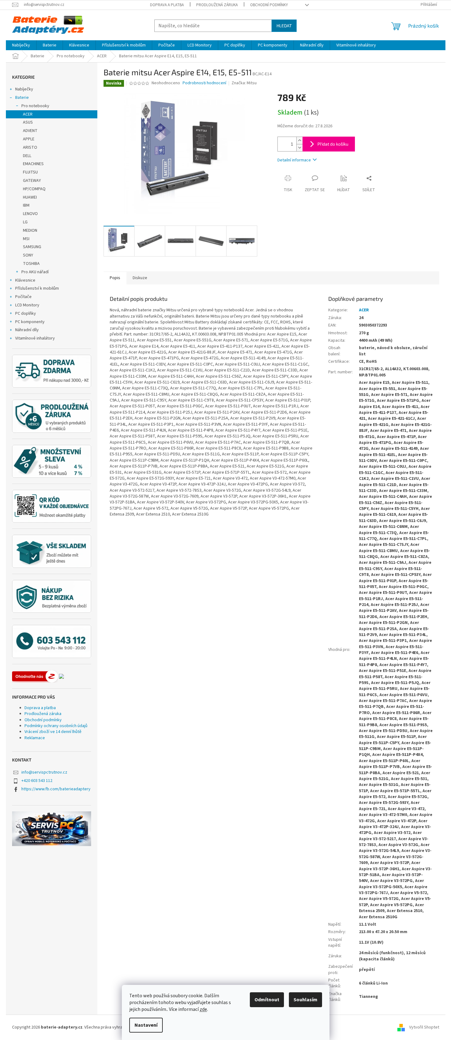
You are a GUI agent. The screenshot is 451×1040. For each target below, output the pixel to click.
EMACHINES (33, 164)
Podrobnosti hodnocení (204, 83)
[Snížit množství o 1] (299, 147)
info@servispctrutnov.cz (44, 772)
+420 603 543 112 (36, 781)
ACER (28, 114)
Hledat (284, 25)
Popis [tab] (115, 278)
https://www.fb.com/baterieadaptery (56, 789)
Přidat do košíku (332, 144)
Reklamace (34, 738)
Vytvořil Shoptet (424, 1027)
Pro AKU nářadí (35, 272)
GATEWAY (32, 181)
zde (203, 1009)
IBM (26, 205)
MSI (26, 239)
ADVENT (30, 131)
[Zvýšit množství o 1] (299, 140)
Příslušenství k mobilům (37, 288)
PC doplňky (25, 313)
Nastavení (146, 1025)
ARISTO (30, 147)
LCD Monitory (27, 305)
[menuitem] (21, 45)
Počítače (23, 297)
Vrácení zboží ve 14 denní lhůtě (53, 732)
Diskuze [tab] (140, 278)
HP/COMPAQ (34, 189)
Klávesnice (25, 280)
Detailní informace (294, 160)
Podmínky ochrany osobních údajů (55, 726)
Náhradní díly (27, 330)
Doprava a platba (167, 5)
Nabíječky (24, 89)
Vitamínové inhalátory (35, 338)
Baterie (22, 97)
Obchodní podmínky (269, 5)
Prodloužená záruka (217, 5)
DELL (27, 156)
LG (25, 222)
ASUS (28, 122)
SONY (28, 255)
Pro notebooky (35, 106)
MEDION (30, 230)
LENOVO (30, 214)
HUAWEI (30, 197)
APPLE (28, 139)
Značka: (244, 83)
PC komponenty (30, 322)
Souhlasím (305, 999)
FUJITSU (30, 172)
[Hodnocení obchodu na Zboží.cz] (35, 676)
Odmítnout (266, 999)
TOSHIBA (31, 264)
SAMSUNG (32, 247)
